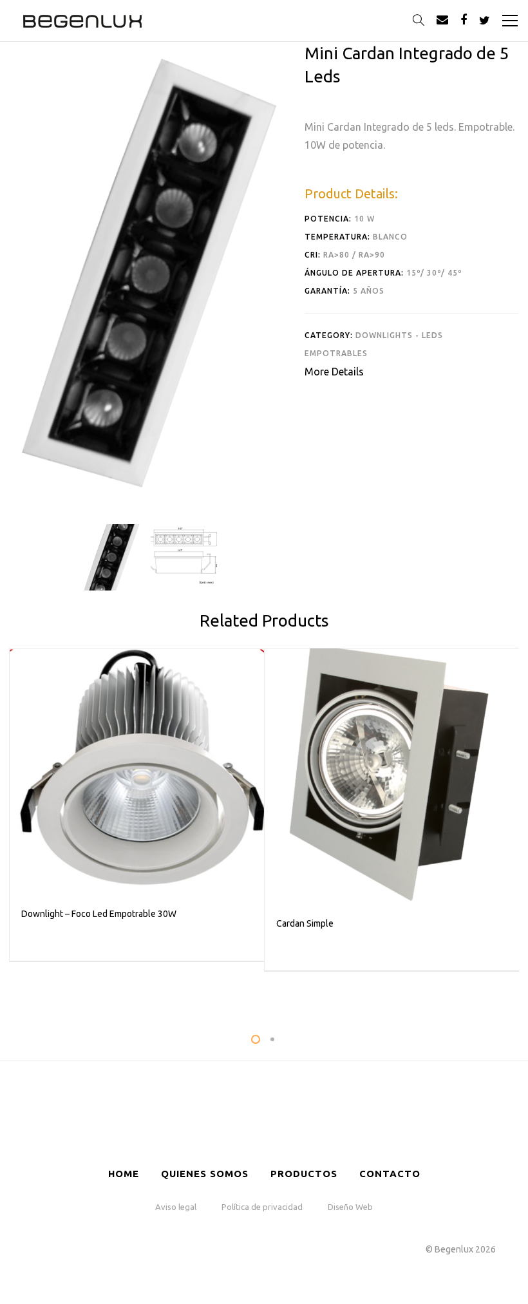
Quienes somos (205, 1173)
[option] (111, 557)
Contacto (389, 1173)
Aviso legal (175, 1206)
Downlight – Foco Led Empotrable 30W (98, 914)
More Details (334, 371)
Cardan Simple (305, 923)
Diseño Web (350, 1206)
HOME (123, 1173)
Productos (303, 1173)
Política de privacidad (262, 1206)
